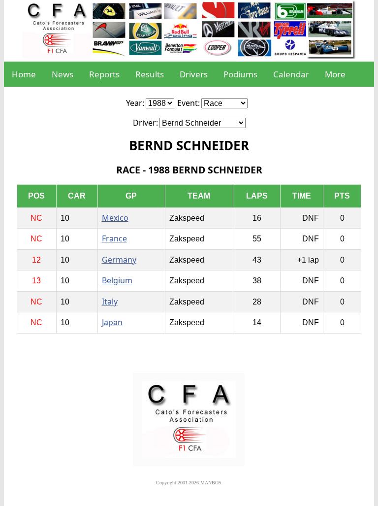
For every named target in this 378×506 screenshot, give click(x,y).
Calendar (291, 74)
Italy (110, 301)
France (114, 238)
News (62, 74)
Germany (119, 259)
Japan (112, 322)
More (335, 74)
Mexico (115, 217)
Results (149, 74)
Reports (104, 74)
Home (24, 74)
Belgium (117, 280)
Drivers (194, 74)
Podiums (240, 74)
